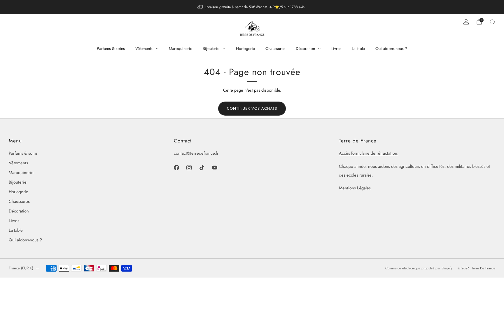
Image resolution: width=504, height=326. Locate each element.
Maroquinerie (180, 48)
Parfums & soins (111, 48)
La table (358, 48)
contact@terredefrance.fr (196, 153)
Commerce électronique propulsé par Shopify (418, 268)
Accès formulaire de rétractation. (368, 153)
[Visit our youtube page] (214, 167)
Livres (336, 48)
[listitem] (252, 7)
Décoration (305, 48)
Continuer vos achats (252, 108)
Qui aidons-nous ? (391, 48)
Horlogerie (245, 48)
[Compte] (466, 22)
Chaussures (275, 48)
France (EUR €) (21, 268)
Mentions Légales (355, 188)
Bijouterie (211, 48)
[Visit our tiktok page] (201, 167)
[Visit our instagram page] (189, 167)
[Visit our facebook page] (176, 167)
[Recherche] (492, 22)
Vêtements (144, 48)
